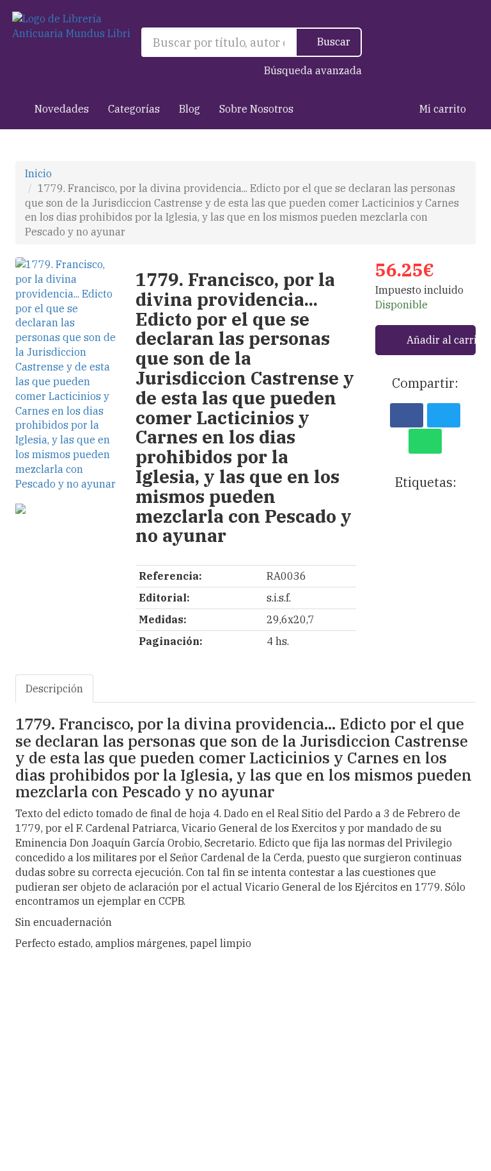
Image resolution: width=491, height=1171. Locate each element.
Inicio (38, 173)
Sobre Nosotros (256, 108)
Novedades (62, 108)
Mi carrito (441, 108)
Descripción (54, 688)
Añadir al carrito (440, 339)
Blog (189, 108)
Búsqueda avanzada (313, 70)
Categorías (134, 108)
